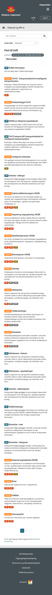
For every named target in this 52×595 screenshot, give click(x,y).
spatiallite (17, 114)
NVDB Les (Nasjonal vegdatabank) (23, 121)
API (34, 539)
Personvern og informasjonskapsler (26, 563)
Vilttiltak (15, 495)
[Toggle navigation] (48, 9)
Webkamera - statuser (18, 353)
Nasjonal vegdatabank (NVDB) (25, 460)
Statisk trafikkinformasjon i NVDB (26, 193)
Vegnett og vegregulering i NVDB (26, 214)
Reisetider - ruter (16, 424)
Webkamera (17, 290)
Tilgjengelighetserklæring (26, 558)
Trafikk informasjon (17, 68)
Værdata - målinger (17, 175)
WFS (11, 282)
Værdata (15, 269)
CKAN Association (26, 572)
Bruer (14, 481)
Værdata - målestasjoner (19, 389)
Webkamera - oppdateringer (21, 371)
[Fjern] (42, 55)
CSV (6, 168)
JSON (6, 114)
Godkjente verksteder (21, 157)
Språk (33, 18)
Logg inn (45, 18)
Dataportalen (45, 5)
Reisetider (16, 332)
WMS (15, 282)
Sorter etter (8, 43)
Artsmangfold (18, 514)
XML (6, 95)
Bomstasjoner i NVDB (21, 254)
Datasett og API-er (16, 27)
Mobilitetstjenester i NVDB (23, 236)
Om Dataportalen (26, 554)
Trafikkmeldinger (19, 311)
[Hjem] (3, 27)
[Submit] (44, 36)
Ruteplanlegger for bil (21, 102)
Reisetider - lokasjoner (18, 442)
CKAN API (26, 568)
